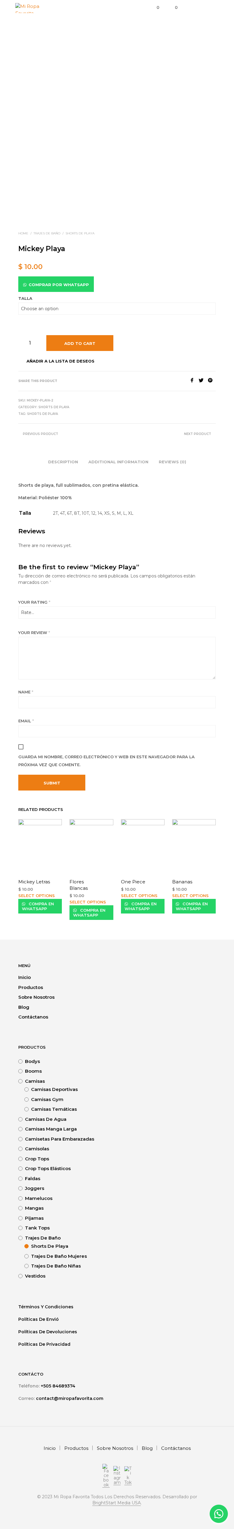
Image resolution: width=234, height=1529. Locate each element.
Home (23, 233)
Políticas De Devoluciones (48, 1331)
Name (25, 691)
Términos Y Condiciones (45, 1307)
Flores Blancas (78, 885)
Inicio (24, 977)
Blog (23, 1007)
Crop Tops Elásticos (48, 1168)
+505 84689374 (58, 1386)
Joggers (34, 1188)
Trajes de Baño (47, 233)
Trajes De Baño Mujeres (59, 1256)
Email (26, 720)
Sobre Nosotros (36, 997)
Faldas (32, 1178)
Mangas (34, 1208)
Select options (36, 895)
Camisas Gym (47, 1099)
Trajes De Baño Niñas (56, 1266)
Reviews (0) (172, 461)
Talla (25, 298)
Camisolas (37, 1149)
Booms (33, 1071)
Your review (34, 632)
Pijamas (34, 1218)
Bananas (182, 882)
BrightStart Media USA (116, 1503)
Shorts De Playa (80, 233)
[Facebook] (194, 381)
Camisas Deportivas (54, 1089)
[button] (219, 1514)
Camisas (35, 1081)
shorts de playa (42, 414)
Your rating (34, 602)
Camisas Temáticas (54, 1109)
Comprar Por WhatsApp (59, 284)
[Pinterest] (212, 381)
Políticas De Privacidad (45, 1344)
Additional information (118, 461)
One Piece (133, 882)
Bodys (32, 1061)
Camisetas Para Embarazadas (59, 1139)
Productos (30, 987)
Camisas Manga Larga (51, 1129)
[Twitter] (203, 381)
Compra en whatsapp (38, 906)
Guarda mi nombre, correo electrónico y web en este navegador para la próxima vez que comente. (106, 760)
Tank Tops (37, 1228)
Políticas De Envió (39, 1319)
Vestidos (35, 1276)
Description (63, 461)
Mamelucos (38, 1198)
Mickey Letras (34, 882)
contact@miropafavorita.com (69, 1398)
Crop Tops (37, 1159)
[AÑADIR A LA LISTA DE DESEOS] (59, 881)
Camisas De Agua (45, 1119)
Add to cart (79, 343)
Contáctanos (33, 1017)
